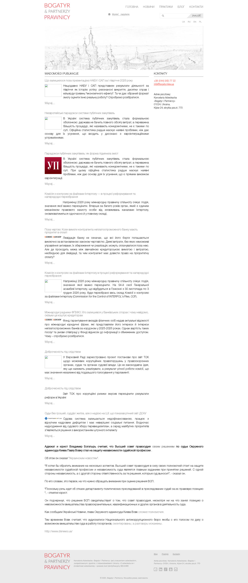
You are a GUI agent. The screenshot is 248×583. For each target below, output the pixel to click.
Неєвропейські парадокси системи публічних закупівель (80, 113)
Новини (148, 7)
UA (183, 22)
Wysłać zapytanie (121, 14)
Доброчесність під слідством (63, 352)
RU (189, 22)
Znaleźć (196, 16)
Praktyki (165, 554)
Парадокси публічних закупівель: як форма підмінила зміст (81, 154)
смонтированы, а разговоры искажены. (137, 524)
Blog (156, 554)
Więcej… (50, 103)
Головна (132, 7)
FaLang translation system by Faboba (10, 537)
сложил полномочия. (151, 512)
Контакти (196, 7)
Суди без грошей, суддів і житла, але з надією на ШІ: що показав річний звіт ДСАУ (95, 413)
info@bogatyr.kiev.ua (164, 84)
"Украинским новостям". (83, 458)
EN (195, 22)
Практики (166, 7)
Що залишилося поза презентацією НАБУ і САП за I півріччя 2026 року (89, 81)
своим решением (163, 447)
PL (200, 22)
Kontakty (176, 554)
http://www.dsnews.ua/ (58, 531)
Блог (181, 7)
